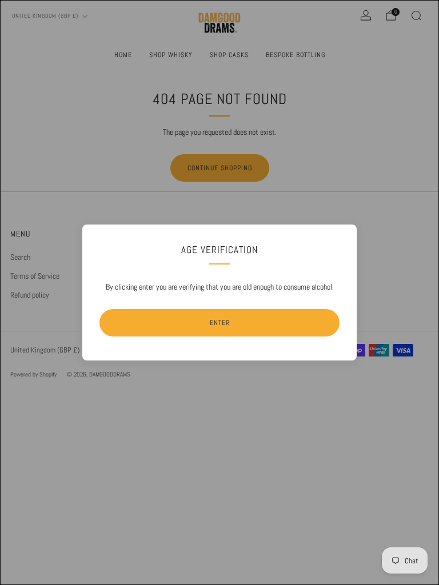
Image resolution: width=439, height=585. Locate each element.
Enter (220, 322)
